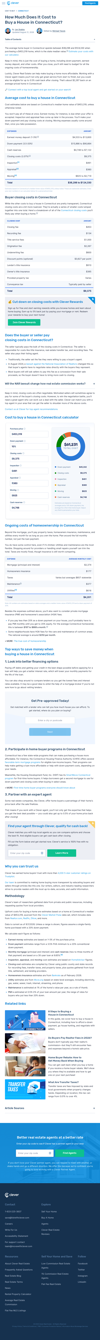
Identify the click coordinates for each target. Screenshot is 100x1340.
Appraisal (29, 478)
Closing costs (29, 453)
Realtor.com (16, 918)
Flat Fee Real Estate (51, 1284)
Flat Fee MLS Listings (15, 1310)
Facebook (83, 1263)
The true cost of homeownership (30, 641)
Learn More (61, 853)
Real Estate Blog (13, 1275)
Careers (9, 1223)
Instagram (83, 1275)
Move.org (38, 979)
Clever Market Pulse (51, 915)
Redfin (26, 918)
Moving (29, 490)
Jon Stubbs (20, 29)
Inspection (29, 465)
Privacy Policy (17, 1326)
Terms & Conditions (29, 1326)
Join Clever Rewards (24, 322)
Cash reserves (29, 502)
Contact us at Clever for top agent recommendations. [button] (31, 409)
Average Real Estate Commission (15, 1302)
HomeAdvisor (78, 959)
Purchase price (29, 429)
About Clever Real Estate (17, 1263)
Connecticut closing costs (74, 210)
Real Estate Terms (14, 1282)
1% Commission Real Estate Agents (54, 1276)
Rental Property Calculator (18, 1294)
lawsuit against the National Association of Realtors (51, 364)
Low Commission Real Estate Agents (55, 1265)
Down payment (29, 441)
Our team (9, 882)
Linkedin (82, 1282)
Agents (44, 1223)
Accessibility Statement (16, 1236)
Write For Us (11, 1230)
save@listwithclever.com (17, 1217)
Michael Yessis (58, 31)
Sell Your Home (49, 1211)
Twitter (81, 1269)
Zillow (33, 918)
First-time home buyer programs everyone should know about (44, 787)
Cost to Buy (10, 11)
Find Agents (90, 3)
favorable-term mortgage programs (22, 762)
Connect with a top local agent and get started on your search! (39, 89)
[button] (27, 853)
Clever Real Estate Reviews (50, 1232)
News (7, 1288)
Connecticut (23, 11)
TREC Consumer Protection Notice (49, 1326)
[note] (25, 429)
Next (50, 731)
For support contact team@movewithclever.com (18, 1244)
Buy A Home (47, 1217)
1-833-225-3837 (13, 1211)
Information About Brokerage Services (75, 1326)
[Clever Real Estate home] (14, 3)
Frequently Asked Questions (19, 1269)
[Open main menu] (3, 3)
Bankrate (56, 975)
